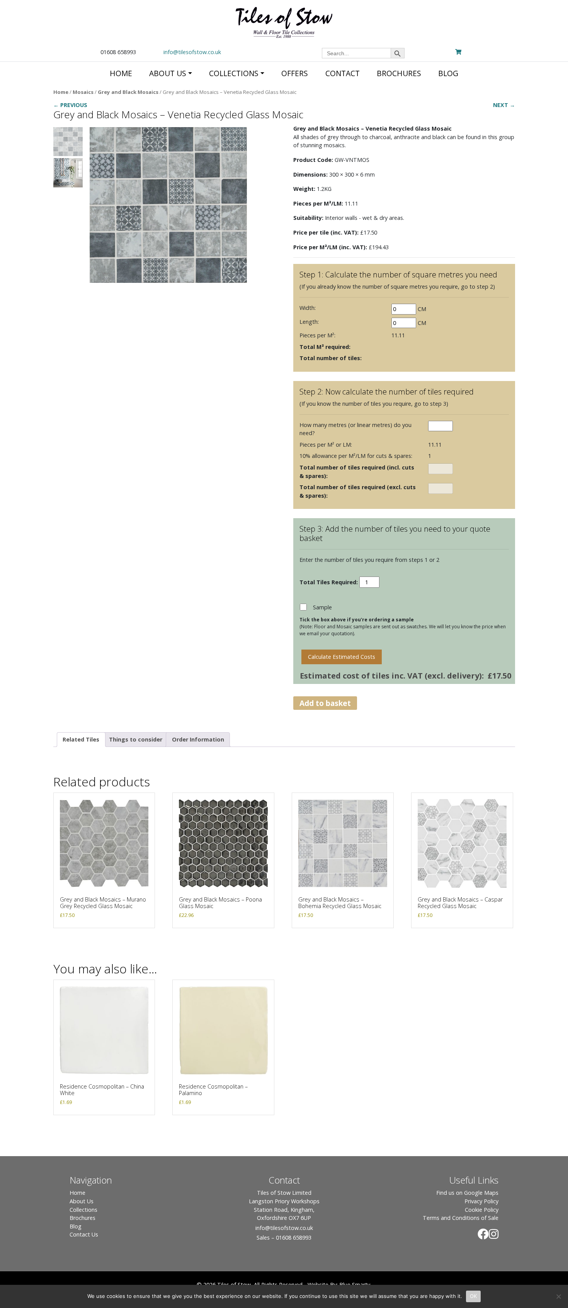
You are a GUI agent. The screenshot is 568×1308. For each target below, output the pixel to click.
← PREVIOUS (70, 105)
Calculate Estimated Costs (341, 656)
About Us (82, 1201)
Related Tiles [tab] (81, 739)
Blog (76, 1226)
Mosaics (83, 91)
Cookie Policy (481, 1209)
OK (473, 1296)
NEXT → (504, 105)
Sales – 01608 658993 (284, 1237)
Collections (83, 1209)
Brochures (82, 1217)
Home (60, 91)
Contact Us (84, 1234)
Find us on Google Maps (467, 1192)
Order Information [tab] (198, 739)
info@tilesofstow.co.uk (192, 52)
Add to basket (325, 703)
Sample (322, 607)
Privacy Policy (481, 1201)
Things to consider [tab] (135, 739)
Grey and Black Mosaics (128, 91)
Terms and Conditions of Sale (460, 1217)
